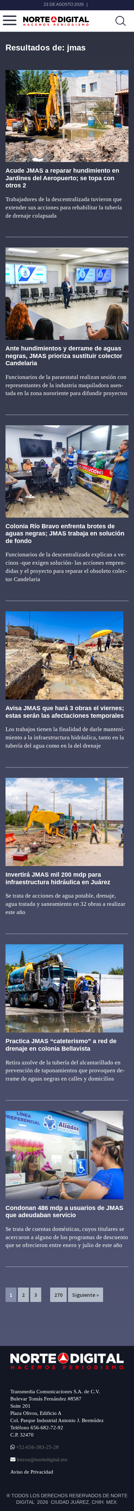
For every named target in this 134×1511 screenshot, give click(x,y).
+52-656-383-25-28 (37, 1447)
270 (60, 1294)
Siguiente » (85, 1294)
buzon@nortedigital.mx (42, 1459)
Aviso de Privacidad (31, 1472)
